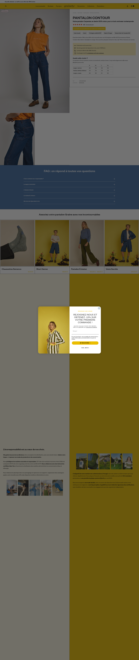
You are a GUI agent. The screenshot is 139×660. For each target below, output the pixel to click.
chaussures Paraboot (91, 327)
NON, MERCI (85, 347)
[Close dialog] (99, 308)
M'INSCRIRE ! (85, 343)
